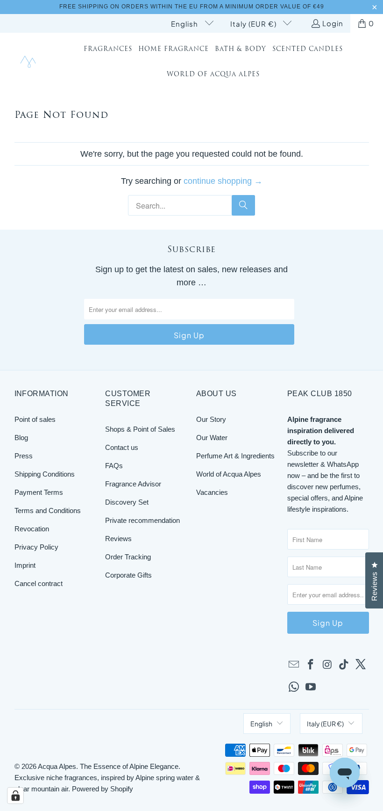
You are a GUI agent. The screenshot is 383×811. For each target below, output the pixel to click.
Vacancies (212, 492)
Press (23, 456)
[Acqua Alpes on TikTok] (344, 665)
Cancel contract (38, 583)
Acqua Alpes (57, 766)
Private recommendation (142, 520)
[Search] (243, 205)
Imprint (24, 565)
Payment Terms (38, 492)
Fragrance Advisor (133, 484)
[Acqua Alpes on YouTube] (311, 687)
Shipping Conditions (44, 474)
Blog (21, 438)
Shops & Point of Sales (140, 429)
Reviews (118, 539)
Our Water (211, 438)
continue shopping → (223, 181)
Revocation (31, 529)
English (185, 23)
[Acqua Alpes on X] (361, 665)
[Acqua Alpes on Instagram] (327, 665)
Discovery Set (127, 502)
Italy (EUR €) (254, 23)
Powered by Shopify (102, 789)
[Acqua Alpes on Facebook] (311, 665)
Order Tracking (128, 557)
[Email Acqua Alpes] (294, 665)
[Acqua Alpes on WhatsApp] (294, 687)
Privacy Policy (36, 547)
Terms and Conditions (47, 510)
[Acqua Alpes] (29, 62)
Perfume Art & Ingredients (235, 456)
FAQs (114, 466)
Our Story (211, 419)
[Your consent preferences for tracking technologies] (15, 796)
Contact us (121, 447)
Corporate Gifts (128, 575)
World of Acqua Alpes (228, 474)
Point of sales (35, 419)
